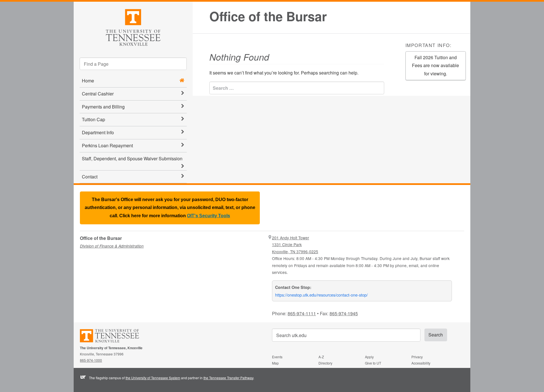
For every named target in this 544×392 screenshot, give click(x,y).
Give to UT (373, 363)
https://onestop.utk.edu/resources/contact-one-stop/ (321, 295)
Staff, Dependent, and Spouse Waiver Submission (132, 158)
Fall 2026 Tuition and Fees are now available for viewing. (435, 65)
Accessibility (420, 363)
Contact (89, 176)
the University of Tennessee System (153, 377)
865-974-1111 (302, 313)
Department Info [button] (98, 132)
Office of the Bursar (268, 16)
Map (275, 363)
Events (277, 356)
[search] (133, 63)
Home (88, 80)
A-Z (321, 356)
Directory (325, 363)
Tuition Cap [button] (93, 119)
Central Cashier (98, 93)
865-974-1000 (91, 360)
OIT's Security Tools (208, 215)
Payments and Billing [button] (103, 106)
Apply (369, 356)
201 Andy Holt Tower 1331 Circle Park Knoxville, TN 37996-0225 (295, 244)
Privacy (417, 356)
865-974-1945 (344, 313)
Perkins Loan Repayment (107, 145)
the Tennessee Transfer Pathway (228, 377)
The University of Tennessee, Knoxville (133, 26)
